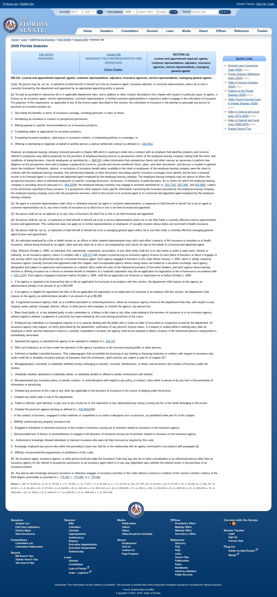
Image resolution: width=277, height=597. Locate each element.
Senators (106, 31)
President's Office (185, 523)
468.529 (96, 160)
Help (177, 550)
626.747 (110, 341)
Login (271, 3)
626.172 (87, 254)
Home (88, 31)
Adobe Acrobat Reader (242, 551)
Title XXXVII (64, 39)
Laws (170, 31)
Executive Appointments (83, 544)
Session (152, 31)
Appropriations (77, 534)
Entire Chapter (113, 69)
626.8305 (200, 184)
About (203, 31)
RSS (233, 523)
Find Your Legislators (27, 527)
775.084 (95, 477)
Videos (126, 527)
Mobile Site (27, 3)
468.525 (69, 184)
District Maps (23, 530)
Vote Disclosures (25, 534)
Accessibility (148, 589)
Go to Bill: (64, 12)
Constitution (76, 564)
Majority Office (183, 527)
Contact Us (128, 550)
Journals (74, 530)
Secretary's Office (185, 534)
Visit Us (126, 547)
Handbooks (181, 568)
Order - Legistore (79, 573)
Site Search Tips (24, 563)
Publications (129, 523)
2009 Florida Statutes (42, 39)
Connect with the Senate (241, 520)
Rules (178, 564)
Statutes (73, 561)
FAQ (177, 547)
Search (187, 12)
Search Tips (182, 557)
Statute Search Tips (239, 128)
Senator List (22, 523)
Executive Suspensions (82, 548)
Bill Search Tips (24, 556)
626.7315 (170, 184)
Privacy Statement (132, 589)
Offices (221, 31)
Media (186, 31)
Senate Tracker (234, 530)
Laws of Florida (78, 568)
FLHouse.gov (10, 3)
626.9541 (84, 409)
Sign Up (261, 3)
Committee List (24, 543)
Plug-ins (229, 546)
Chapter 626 (81, 39)
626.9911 (147, 143)
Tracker (262, 31)
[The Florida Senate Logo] (25, 25)
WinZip (232, 555)
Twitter (230, 523)
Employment (129, 543)
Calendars (75, 527)
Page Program (130, 554)
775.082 (64, 477)
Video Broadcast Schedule (137, 534)
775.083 (78, 477)
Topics (125, 530)
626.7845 (182, 184)
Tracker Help (235, 541)
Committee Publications (29, 547)
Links (178, 554)
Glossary (180, 543)
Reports (73, 541)
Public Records (184, 575)
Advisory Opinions (185, 571)
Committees (129, 31)
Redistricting (76, 551)
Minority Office (183, 530)
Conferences (76, 537)
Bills (71, 523)
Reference (241, 31)
